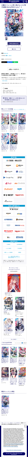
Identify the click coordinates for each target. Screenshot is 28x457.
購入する (14, 49)
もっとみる (13, 339)
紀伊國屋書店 (19, 244)
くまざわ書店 (8, 248)
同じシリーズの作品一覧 (19, 109)
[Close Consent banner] (26, 426)
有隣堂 (19, 252)
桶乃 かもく (9, 55)
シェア (10, 62)
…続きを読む (4, 80)
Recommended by (18, 342)
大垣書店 (8, 244)
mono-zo (6, 53)
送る (16, 62)
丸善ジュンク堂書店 (8, 252)
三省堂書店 (19, 248)
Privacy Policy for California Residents (14, 450)
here (9, 434)
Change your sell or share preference (10, 446)
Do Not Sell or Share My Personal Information (14, 454)
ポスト (5, 62)
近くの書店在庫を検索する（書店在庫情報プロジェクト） (14, 257)
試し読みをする (14, 43)
